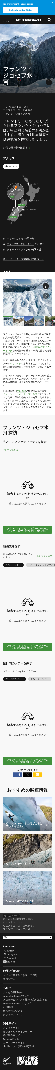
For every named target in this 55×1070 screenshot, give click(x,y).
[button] (6, 19)
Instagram (12, 954)
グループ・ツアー (40, 679)
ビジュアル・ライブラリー (17, 1032)
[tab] (8, 321)
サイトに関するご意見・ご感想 (20, 975)
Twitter (10, 951)
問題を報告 (9, 979)
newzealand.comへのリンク (17, 1003)
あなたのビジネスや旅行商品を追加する (25, 999)
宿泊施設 (21, 391)
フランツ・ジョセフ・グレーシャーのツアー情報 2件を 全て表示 (27, 761)
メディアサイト (11, 1028)
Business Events (11, 1039)
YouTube (11, 961)
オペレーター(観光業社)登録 (18, 1046)
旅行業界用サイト (13, 1035)
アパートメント (13, 565)
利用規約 (8, 1007)
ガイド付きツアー (14, 679)
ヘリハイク (15, 363)
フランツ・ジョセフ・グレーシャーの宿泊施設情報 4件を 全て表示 (27, 647)
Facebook (11, 958)
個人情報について (13, 1011)
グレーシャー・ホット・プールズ (21, 394)
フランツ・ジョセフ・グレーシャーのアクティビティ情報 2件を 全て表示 (27, 529)
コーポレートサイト (14, 1042)
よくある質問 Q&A (13, 992)
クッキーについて (13, 1014)
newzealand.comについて (16, 996)
